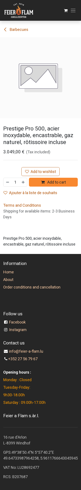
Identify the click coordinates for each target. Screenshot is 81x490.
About (8, 279)
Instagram (18, 329)
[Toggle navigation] (73, 10)
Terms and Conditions (22, 205)
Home (8, 272)
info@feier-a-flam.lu (26, 351)
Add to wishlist (43, 171)
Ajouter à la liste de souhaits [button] (33, 192)
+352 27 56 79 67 (23, 359)
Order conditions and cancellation (31, 287)
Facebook (17, 322)
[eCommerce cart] (65, 10)
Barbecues (18, 29)
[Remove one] (7, 182)
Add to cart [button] (56, 182)
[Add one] (23, 182)
